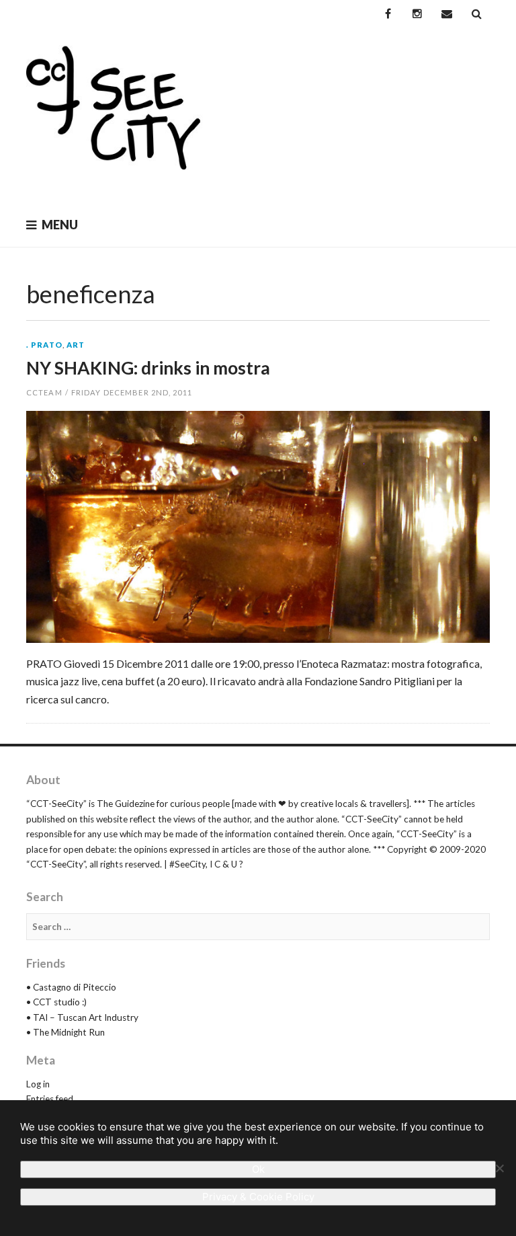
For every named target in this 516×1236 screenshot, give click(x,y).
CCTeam (44, 392)
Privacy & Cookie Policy (258, 1196)
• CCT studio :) (56, 1002)
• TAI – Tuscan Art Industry (82, 1017)
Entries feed (49, 1098)
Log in (38, 1084)
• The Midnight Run (65, 1032)
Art (76, 344)
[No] (499, 1168)
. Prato (44, 344)
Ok (258, 1169)
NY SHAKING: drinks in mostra (148, 368)
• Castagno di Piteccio (71, 987)
